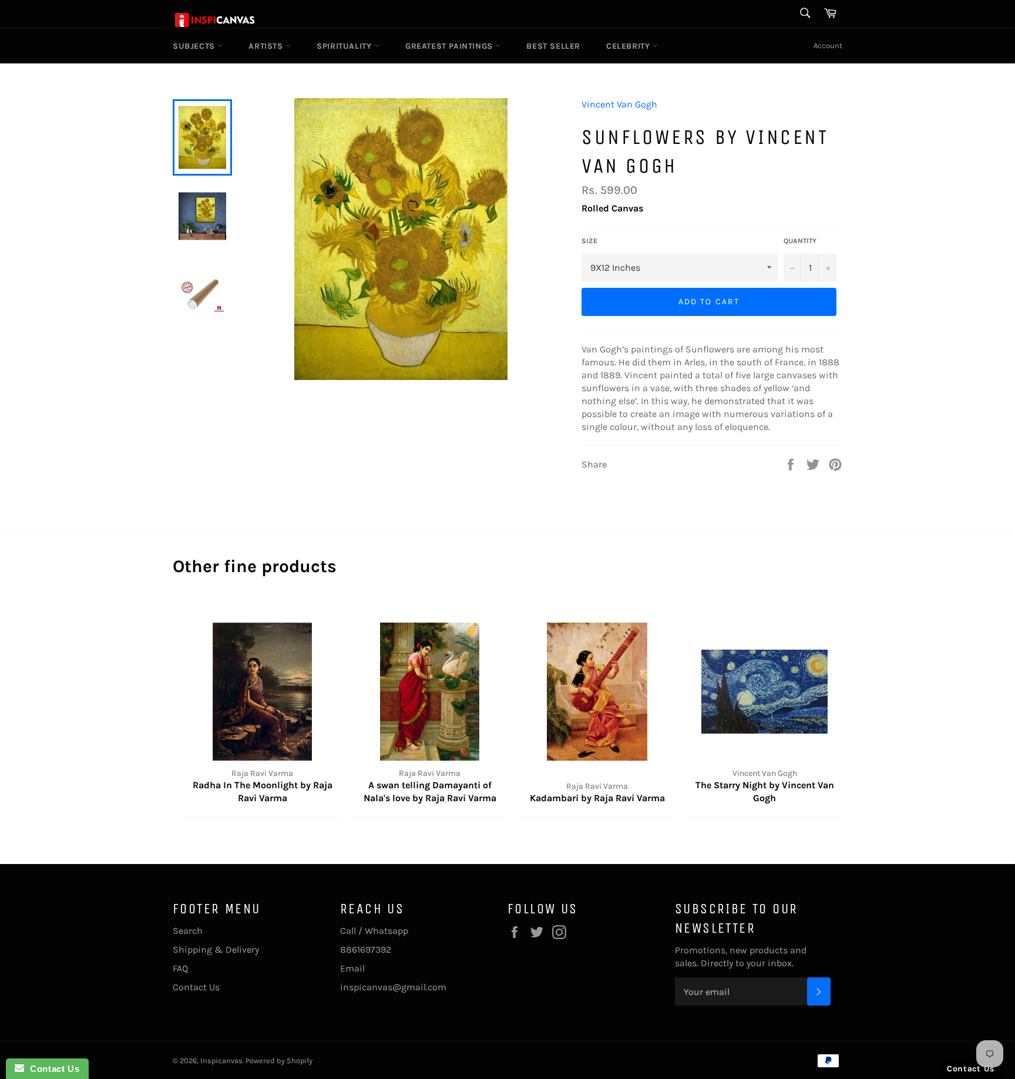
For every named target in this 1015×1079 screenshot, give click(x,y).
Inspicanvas (221, 1060)
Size (589, 241)
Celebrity (629, 46)
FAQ (180, 968)
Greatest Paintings (450, 46)
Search (188, 930)
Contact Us (196, 987)
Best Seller (553, 46)
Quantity (800, 241)
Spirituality (345, 46)
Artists (266, 46)
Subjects (195, 46)
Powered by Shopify (279, 1060)
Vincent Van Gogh (619, 104)
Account (828, 45)
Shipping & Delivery (216, 949)
